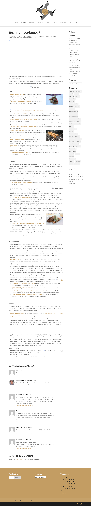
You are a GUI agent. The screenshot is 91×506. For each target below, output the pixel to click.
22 (72, 179)
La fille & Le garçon (16, 36)
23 (74, 179)
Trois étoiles (72, 158)
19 (80, 176)
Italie (71, 131)
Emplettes (63, 22)
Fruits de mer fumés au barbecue (21, 197)
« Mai (70, 183)
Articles (71, 91)
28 (70, 181)
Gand (71, 126)
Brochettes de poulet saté (17, 130)
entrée (78, 118)
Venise (71, 161)
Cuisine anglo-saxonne (37, 36)
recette (71, 146)
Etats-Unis (72, 121)
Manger (48, 22)
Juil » (74, 183)
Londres (77, 136)
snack (77, 153)
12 (80, 174)
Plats (24, 37)
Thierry (18, 411)
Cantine (71, 101)
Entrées (56, 36)
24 (76, 179)
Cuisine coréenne (73, 111)
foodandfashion (20, 380)
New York (72, 141)
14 (69, 176)
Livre (71, 136)
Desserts (51, 36)
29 (72, 181)
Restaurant (72, 148)
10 (76, 174)
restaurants (72, 151)
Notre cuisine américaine (15, 37)
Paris (79, 141)
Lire (71, 22)
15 (72, 176)
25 (78, 179)
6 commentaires (31, 37)
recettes (78, 146)
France (78, 123)
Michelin (72, 138)
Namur (79, 138)
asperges (78, 91)
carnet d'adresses (73, 103)
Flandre (71, 123)
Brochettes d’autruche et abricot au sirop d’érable (23, 119)
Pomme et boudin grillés (17, 94)
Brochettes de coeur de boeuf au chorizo (21, 123)
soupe (71, 156)
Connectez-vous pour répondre (24, 374)
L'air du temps (73, 133)
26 (80, 179)
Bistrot (71, 96)
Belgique (32, 22)
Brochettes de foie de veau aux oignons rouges (22, 126)
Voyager (23, 22)
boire (77, 96)
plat (71, 143)
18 (78, 176)
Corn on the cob (14, 259)
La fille (18, 394)
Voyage (77, 161)
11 (78, 174)
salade (71, 153)
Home (16, 22)
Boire (55, 22)
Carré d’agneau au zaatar (17, 139)
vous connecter (20, 459)
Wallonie (77, 163)
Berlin (76, 93)
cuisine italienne (73, 113)
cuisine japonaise (73, 116)
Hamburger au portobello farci (20, 152)
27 (82, 179)
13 (82, 174)
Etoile (79, 121)
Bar (71, 93)
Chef (71, 106)
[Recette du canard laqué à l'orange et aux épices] (13, 110)
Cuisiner (40, 22)
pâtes (77, 143)
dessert (71, 118)
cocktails (71, 108)
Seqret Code (19, 370)
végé (71, 163)
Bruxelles (72, 98)
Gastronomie (72, 128)
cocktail (77, 106)
